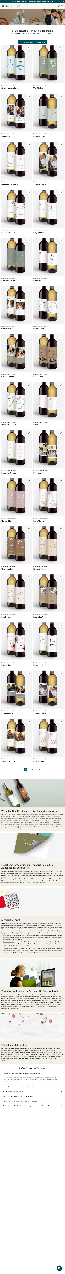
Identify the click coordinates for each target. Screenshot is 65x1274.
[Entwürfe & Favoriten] (58, 5)
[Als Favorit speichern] (29, 48)
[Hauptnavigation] (2, 5)
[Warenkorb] (62, 5)
